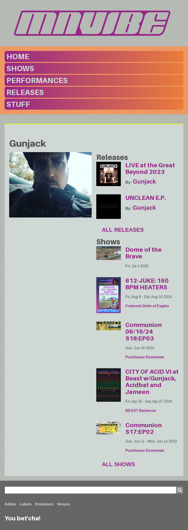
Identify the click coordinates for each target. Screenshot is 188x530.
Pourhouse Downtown (144, 357)
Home (17, 56)
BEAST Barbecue (140, 411)
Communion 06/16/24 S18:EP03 (143, 331)
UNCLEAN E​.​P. (145, 197)
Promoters (44, 504)
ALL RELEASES (123, 230)
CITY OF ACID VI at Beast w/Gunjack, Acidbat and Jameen (152, 381)
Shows (20, 68)
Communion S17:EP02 (143, 428)
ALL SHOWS (118, 464)
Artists (10, 504)
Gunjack (144, 181)
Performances (37, 80)
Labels (25, 504)
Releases (25, 92)
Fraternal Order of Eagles (147, 306)
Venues (63, 504)
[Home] (94, 23)
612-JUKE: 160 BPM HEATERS (147, 284)
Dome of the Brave (143, 253)
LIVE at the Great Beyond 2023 (150, 168)
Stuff (18, 104)
